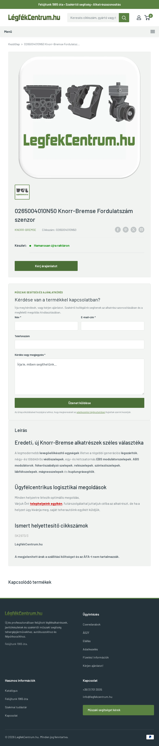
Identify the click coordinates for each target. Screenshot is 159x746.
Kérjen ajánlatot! (93, 665)
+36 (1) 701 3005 (92, 689)
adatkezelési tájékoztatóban (91, 412)
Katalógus (11, 690)
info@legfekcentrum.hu (97, 696)
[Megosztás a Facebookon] (118, 229)
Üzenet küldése (79, 403)
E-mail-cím (88, 317)
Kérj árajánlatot (46, 266)
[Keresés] (124, 17)
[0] (147, 17)
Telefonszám (22, 336)
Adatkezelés (90, 649)
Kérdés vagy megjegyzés (30, 354)
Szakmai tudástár (16, 707)
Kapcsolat (11, 715)
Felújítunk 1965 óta (16, 699)
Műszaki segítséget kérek (104, 710)
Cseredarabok (91, 624)
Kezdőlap (14, 44)
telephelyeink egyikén (46, 503)
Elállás (87, 641)
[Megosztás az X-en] (133, 229)
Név (18, 317)
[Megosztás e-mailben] (141, 229)
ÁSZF (86, 632)
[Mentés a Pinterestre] (126, 229)
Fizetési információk (96, 657)
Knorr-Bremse (25, 230)
